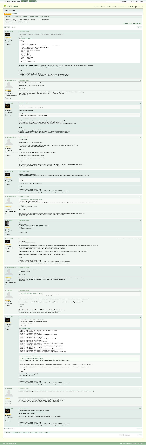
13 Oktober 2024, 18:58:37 (23, 316)
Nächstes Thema (137, 23)
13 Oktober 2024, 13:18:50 (23, 31)
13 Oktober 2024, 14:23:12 (23, 103)
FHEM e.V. (139, 7)
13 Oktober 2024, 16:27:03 (23, 238)
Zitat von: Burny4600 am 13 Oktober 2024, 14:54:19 (31, 199)
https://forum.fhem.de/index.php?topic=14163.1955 (31, 412)
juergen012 (10, 220)
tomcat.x (9, 290)
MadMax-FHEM (11, 80)
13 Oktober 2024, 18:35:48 (23, 267)
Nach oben (6, 428)
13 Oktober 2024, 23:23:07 (23, 388)
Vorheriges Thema (127, 23)
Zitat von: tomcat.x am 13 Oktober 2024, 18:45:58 (31, 356)
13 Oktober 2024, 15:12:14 (23, 220)
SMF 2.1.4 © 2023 (6, 443)
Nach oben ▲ (140, 443)
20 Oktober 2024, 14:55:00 (23, 408)
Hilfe (121, 443)
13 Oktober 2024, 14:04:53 (23, 80)
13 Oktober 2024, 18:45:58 (23, 290)
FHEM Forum (12, 6)
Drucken (139, 27)
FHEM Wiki (131, 7)
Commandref (121, 7)
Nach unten (7, 27)
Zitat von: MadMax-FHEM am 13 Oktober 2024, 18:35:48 (32, 320)
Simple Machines (13, 443)
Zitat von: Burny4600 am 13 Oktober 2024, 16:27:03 (31, 293)
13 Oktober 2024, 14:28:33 (23, 137)
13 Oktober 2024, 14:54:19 (23, 171)
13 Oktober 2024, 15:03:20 (23, 196)
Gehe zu (121, 435)
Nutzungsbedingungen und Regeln (130, 443)
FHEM (114, 7)
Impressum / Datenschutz (101, 7)
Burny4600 (10, 32)
